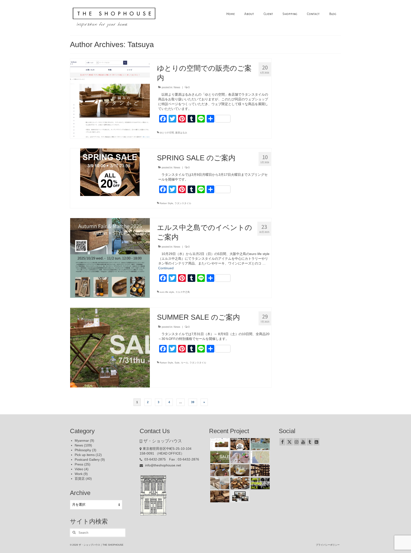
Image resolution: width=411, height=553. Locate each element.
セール (184, 362)
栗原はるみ (181, 132)
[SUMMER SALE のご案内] (110, 347)
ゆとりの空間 (167, 132)
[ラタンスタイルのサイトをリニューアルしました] (239, 496)
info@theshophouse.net (162, 465)
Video (79, 469)
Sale (177, 362)
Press (79, 464)
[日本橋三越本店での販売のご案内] (239, 470)
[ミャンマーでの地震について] (260, 457)
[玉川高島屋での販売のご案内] (239, 457)
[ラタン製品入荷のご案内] (260, 470)
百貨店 (80, 478)
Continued (166, 268)
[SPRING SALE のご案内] (110, 172)
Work (79, 474)
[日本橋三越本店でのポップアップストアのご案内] (239, 483)
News (177, 87)
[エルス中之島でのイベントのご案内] (110, 257)
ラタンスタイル (183, 203)
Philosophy (83, 450)
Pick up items (85, 455)
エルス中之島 (183, 292)
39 (192, 402)
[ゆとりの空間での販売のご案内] (110, 98)
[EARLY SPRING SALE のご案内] (260, 483)
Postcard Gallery (87, 459)
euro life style (167, 292)
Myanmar (82, 440)
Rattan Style (166, 203)
